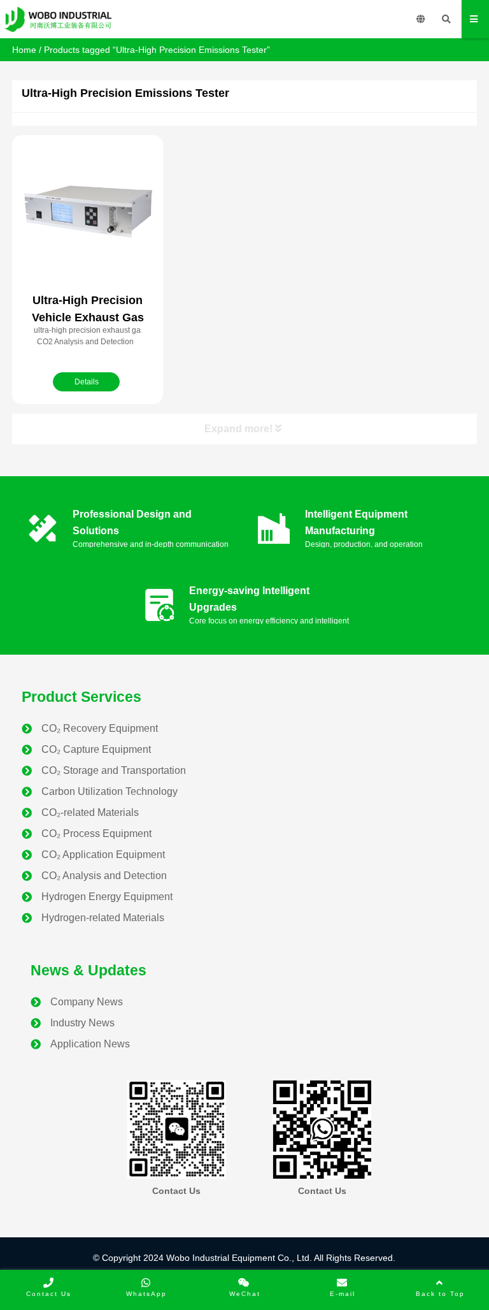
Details (86, 381)
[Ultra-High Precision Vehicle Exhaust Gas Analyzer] (87, 212)
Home (24, 50)
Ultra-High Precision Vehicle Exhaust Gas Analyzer (88, 317)
